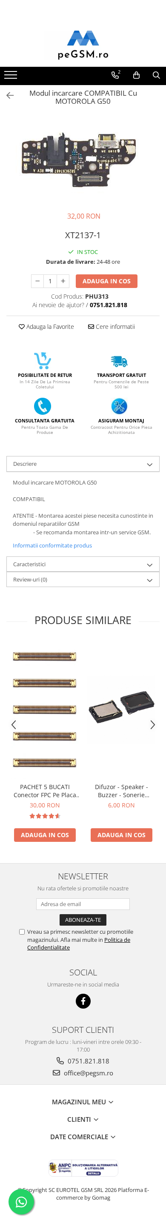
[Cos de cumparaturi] (136, 75)
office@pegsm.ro (87, 1073)
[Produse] (11, 77)
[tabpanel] (83, 160)
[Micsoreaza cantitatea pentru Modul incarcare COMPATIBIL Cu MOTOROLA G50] (37, 281)
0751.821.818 (87, 1061)
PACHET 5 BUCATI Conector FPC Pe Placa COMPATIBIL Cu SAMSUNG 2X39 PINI (45, 791)
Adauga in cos (107, 281)
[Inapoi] (6, 95)
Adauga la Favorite (49, 326)
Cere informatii (114, 326)
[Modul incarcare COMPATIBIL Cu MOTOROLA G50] (83, 160)
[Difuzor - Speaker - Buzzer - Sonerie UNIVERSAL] (121, 710)
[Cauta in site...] (156, 75)
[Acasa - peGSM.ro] (83, 45)
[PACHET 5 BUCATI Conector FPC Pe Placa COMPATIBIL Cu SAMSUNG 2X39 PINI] (45, 709)
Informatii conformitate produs (52, 545)
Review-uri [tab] (30, 579)
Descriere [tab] (25, 464)
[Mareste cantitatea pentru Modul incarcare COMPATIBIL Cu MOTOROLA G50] (63, 281)
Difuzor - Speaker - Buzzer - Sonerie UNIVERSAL (121, 791)
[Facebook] (83, 1001)
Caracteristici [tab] (29, 564)
